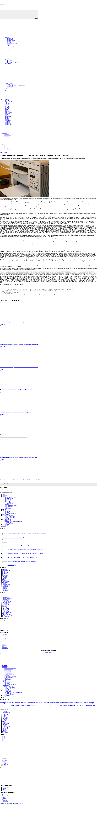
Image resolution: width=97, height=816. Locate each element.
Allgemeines (6, 90)
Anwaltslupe (2, 4)
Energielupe (6, 104)
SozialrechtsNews (5, 611)
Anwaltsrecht (6, 37)
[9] (95, 274)
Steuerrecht (6, 89)
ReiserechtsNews (5, 610)
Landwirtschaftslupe (8, 112)
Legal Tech (6, 525)
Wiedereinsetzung (21, 297)
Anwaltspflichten (10, 39)
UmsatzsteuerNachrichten (6, 614)
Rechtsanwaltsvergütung (25, 705)
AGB (3, 646)
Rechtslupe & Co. (5, 99)
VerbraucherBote (5, 627)
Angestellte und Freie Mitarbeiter (12, 43)
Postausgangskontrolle (83, 703)
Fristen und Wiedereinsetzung (9, 517)
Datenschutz (6, 148)
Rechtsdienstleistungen (8, 88)
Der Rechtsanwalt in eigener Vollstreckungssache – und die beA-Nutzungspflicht (15, 412)
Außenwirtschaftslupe (8, 101)
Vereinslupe (6, 119)
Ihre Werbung (6, 150)
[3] (80, 249)
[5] (81, 254)
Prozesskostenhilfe (10, 86)
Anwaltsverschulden (18, 702)
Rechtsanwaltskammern (11, 47)
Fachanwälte (9, 42)
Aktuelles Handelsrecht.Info (7, 598)
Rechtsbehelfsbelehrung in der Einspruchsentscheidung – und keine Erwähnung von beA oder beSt (19, 367)
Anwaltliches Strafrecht (11, 40)
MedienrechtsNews (5, 608)
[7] (53, 264)
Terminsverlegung (44, 705)
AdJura (3, 794)
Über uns (4, 144)
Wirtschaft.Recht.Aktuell (6, 616)
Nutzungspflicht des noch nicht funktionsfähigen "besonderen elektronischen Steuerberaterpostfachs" (19, 344)
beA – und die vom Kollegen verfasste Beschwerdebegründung (19, 545)
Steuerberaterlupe (7, 116)
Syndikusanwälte (10, 45)
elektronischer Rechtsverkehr (12, 297)
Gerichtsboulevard (5, 603)
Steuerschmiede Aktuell (6, 612)
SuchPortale (4, 790)
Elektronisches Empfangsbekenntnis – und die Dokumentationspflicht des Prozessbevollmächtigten (18, 457)
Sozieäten (8, 44)
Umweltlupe (6, 118)
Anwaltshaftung (5, 495)
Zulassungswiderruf (90, 705)
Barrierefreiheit (7, 149)
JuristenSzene (4, 605)
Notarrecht (6, 59)
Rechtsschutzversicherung (11, 87)
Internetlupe (6, 109)
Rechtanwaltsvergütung (8, 83)
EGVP (6, 297)
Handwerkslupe (7, 106)
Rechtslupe (6, 114)
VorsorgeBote (4, 628)
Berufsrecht (46, 702)
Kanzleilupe (6, 111)
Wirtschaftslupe (7, 121)
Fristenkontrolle (25, 703)
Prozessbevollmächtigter (92, 703)
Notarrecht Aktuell (5, 609)
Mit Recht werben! (5, 795)
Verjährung (57, 705)
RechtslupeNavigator (8, 124)
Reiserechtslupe (7, 115)
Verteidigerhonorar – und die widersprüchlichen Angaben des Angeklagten (21, 541)
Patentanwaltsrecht (7, 63)
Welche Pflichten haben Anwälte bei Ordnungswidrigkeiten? (18, 537)
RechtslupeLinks (7, 122)
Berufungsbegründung (56, 702)
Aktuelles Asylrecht (5, 597)
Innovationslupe (7, 107)
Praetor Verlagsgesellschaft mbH (17, 803)
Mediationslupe (7, 113)
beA (4, 297)
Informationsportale (5, 787)
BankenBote (4, 634)
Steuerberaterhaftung (39, 705)
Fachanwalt (2, 703)
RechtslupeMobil (7, 123)
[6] (9, 261)
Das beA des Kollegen (4, 434)
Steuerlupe (6, 117)
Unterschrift (48, 705)
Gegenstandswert (10, 84)
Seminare (4, 789)
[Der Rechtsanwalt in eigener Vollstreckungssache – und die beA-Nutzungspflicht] (4, 561)
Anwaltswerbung (10, 41)
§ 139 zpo (2, 297)
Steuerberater (33, 705)
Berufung (51, 702)
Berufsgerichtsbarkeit (10, 49)
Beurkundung (80, 702)
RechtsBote (4, 636)
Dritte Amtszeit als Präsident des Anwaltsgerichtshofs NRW (12, 538)
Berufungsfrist (75, 702)
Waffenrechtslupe (7, 120)
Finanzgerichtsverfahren (10, 703)
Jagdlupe (6, 110)
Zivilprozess (82, 705)
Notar (61, 703)
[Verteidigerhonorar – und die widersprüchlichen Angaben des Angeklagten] (4, 541)
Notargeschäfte (9, 60)
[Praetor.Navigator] (48, 652)
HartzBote (4, 635)
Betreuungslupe (7, 103)
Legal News (4, 607)
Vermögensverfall (63, 705)
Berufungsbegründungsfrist (66, 702)
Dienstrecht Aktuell (5, 600)
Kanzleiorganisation (42, 703)
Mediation (6, 50)
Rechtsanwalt (15, 705)
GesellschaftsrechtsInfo (6, 604)
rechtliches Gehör (8, 705)
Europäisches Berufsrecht (11, 46)
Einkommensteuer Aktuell (6, 601)
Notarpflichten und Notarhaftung (12, 62)
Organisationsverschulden (72, 703)
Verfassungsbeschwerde (53, 705)
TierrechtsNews (5, 613)
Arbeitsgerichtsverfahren (36, 702)
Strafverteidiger (7, 518)
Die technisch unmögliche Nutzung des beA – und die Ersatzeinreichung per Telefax (16, 389)
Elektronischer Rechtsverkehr (5, 296)
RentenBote (4, 626)
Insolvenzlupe (6, 108)
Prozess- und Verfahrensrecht (7, 515)
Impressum (6, 146)
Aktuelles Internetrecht (6, 599)
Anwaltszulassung (10, 38)
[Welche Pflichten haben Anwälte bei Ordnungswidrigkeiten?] (4, 537)
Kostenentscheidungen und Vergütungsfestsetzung (16, 85)
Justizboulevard (5, 606)
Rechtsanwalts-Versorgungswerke (13, 48)
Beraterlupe (6, 102)
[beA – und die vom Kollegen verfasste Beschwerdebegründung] (13, 319)
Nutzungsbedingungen (8, 147)
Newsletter (4, 788)
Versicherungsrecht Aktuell (7, 615)
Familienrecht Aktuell (6, 602)
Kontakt (5, 145)
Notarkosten (9, 61)
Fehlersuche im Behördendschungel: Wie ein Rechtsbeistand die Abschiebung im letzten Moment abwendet (27, 533)
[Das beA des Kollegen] (13, 432)
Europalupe (6, 105)
